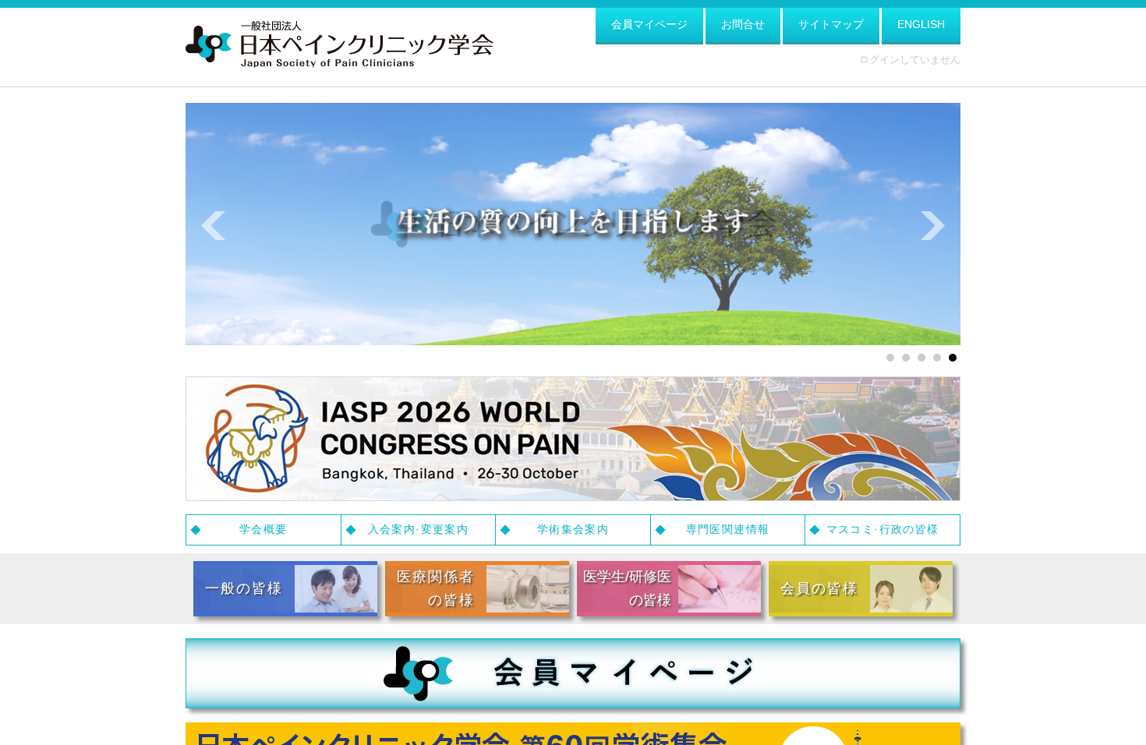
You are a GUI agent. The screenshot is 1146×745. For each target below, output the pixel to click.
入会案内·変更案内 (418, 529)
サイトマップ (831, 24)
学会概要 (263, 529)
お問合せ (743, 24)
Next (933, 225)
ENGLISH (921, 24)
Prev (213, 225)
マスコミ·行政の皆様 (882, 529)
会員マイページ (649, 24)
